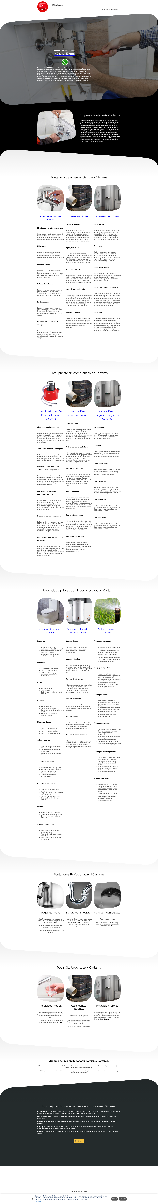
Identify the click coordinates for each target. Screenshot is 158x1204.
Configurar (38, 1201)
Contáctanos (79, 1141)
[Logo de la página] (42, 6)
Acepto (114, 1199)
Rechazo (123, 1199)
